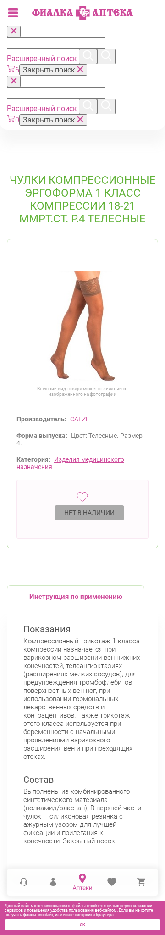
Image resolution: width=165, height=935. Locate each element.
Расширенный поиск (43, 58)
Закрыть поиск (50, 70)
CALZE (79, 419)
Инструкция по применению (75, 596)
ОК (82, 925)
